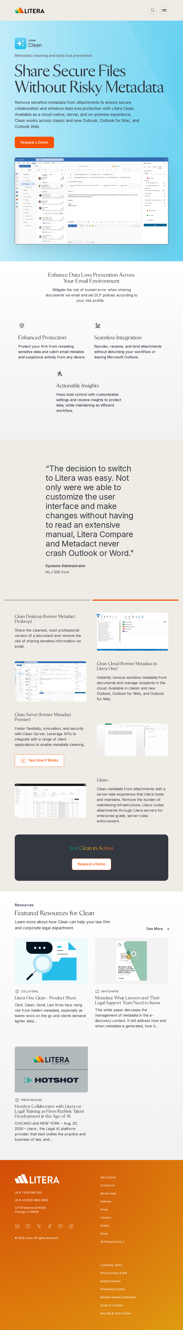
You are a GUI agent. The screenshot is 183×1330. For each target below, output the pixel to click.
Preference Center (112, 1289)
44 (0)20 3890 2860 (35, 1200)
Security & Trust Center (115, 1313)
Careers (105, 1217)
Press (104, 1209)
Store (104, 1233)
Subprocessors (110, 1281)
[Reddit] (71, 1226)
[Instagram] (60, 1226)
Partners (105, 1201)
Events (104, 1225)
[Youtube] (28, 1226)
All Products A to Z (112, 1241)
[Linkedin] (17, 1226)
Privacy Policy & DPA (113, 1273)
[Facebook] (49, 1226)
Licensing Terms (111, 1265)
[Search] (153, 10)
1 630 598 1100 (32, 1192)
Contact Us (107, 1185)
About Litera (108, 1193)
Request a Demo (34, 142)
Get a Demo (108, 1177)
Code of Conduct (111, 1305)
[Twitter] (39, 1226)
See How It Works (43, 760)
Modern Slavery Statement (117, 1297)
